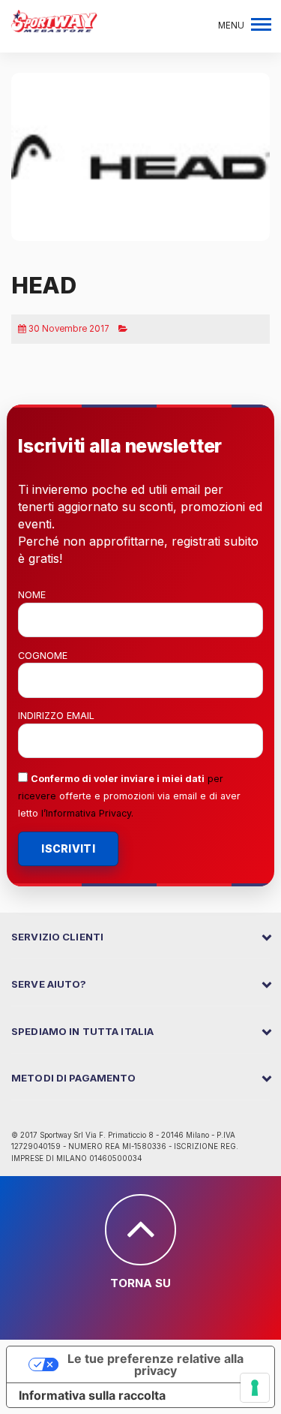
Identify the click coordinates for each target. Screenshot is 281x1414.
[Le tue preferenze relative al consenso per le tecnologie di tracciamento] (255, 1387)
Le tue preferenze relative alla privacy (155, 1364)
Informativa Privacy (88, 813)
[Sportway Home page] (54, 19)
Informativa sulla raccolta (92, 1395)
